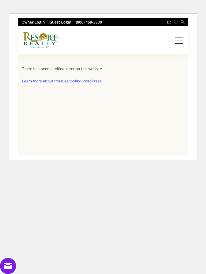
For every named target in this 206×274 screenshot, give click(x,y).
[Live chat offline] (8, 265)
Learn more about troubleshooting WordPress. (62, 81)
